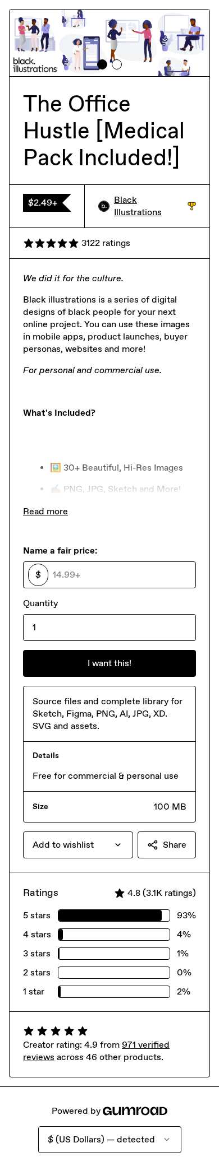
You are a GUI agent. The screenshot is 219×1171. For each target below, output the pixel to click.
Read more (45, 511)
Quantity (40, 603)
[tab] (102, 64)
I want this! (109, 663)
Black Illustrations (155, 205)
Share (174, 844)
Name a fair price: (60, 550)
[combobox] (78, 844)
